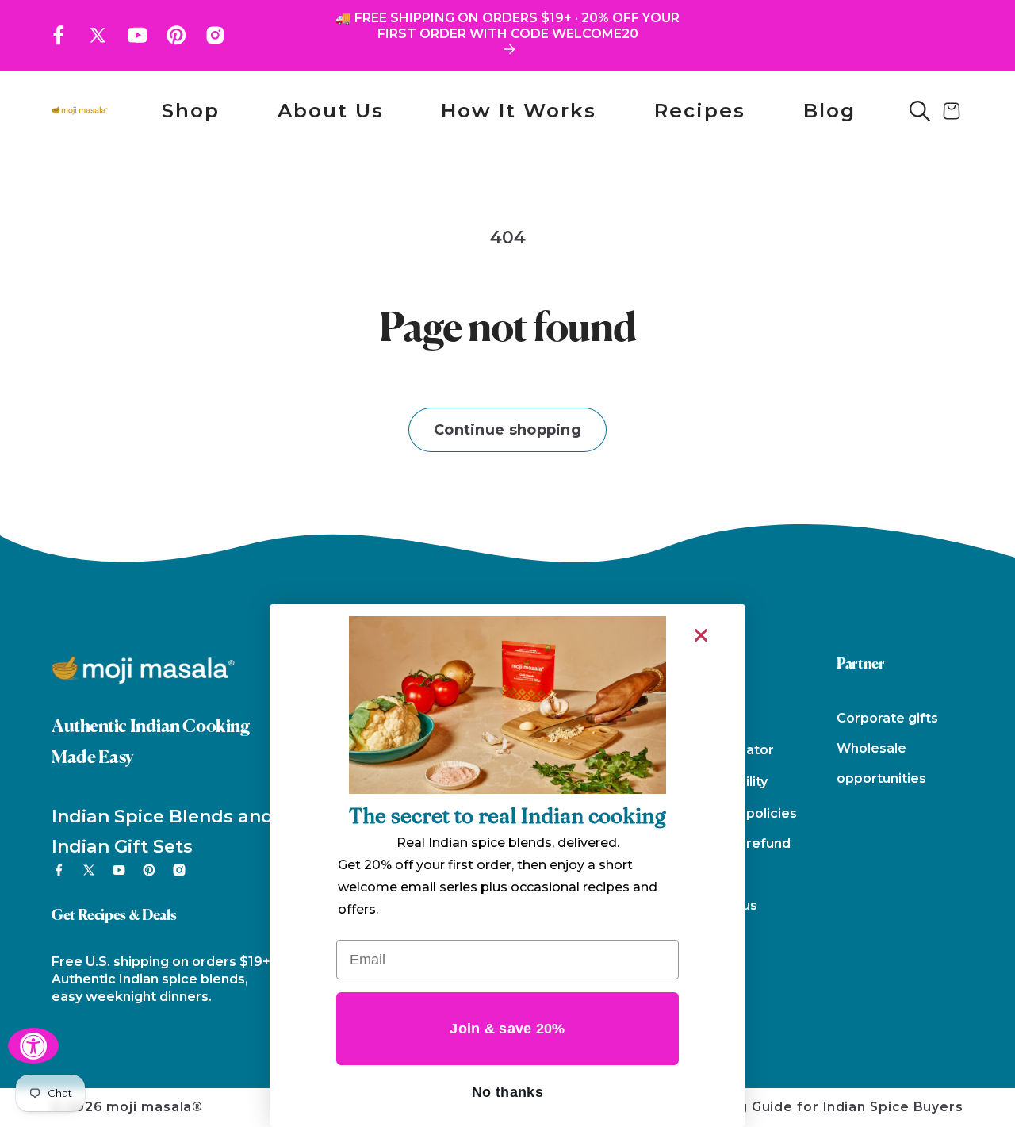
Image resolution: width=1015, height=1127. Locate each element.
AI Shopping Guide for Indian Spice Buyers (812, 1106)
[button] (920, 111)
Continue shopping (507, 430)
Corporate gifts (887, 718)
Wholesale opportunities (881, 763)
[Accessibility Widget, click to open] (33, 1046)
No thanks (507, 1092)
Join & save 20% (507, 1029)
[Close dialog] (701, 635)
